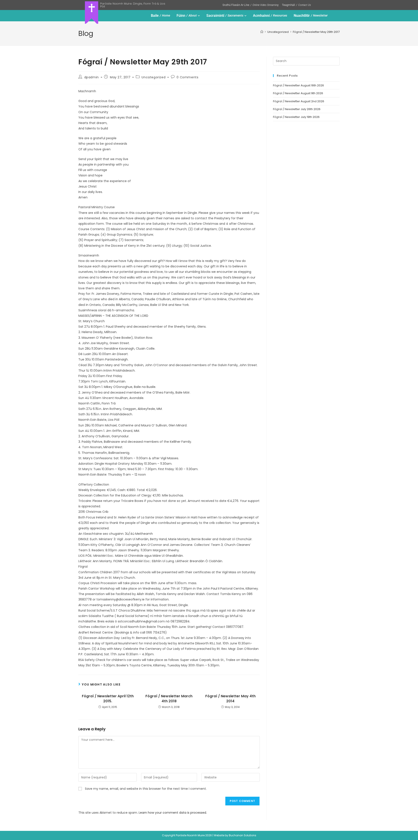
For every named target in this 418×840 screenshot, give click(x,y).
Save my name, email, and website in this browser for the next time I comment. (146, 788)
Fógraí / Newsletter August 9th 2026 (298, 93)
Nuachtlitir (311, 15)
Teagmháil (296, 5)
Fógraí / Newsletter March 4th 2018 (168, 698)
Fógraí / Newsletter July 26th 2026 (296, 109)
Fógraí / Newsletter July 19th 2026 (296, 117)
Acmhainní (270, 15)
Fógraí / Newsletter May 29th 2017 (316, 32)
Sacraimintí (224, 15)
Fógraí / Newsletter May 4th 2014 (230, 698)
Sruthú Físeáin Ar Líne (250, 5)
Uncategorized (153, 77)
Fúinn (187, 15)
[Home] (261, 32)
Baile (160, 15)
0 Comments (187, 77)
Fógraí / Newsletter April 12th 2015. (108, 698)
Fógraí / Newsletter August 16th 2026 (298, 85)
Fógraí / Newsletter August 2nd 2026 (298, 101)
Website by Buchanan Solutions (235, 835)
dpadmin (91, 77)
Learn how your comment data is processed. (173, 812)
